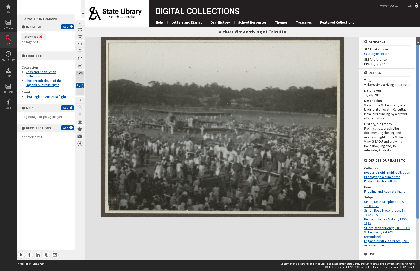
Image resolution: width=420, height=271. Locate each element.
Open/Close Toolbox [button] (83, 9)
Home (8, 12)
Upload (8, 92)
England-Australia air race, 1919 (386, 241)
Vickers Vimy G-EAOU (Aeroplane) (379, 234)
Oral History (220, 22)
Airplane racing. (375, 245)
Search (8, 44)
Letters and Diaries (186, 22)
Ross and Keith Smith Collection (387, 172)
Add (65, 26)
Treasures (304, 22)
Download (80, 121)
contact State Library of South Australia (359, 263)
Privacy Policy (24, 263)
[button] (80, 85)
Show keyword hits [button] (80, 107)
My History (8, 60)
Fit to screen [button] (80, 36)
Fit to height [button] (80, 51)
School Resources (252, 22)
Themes (281, 22)
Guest (394, 5)
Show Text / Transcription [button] (80, 100)
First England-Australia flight (46, 96)
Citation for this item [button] (80, 143)
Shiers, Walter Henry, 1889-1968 (387, 228)
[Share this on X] (21, 252)
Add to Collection (80, 129)
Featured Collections (337, 22)
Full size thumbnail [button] (80, 29)
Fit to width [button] (80, 44)
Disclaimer (38, 263)
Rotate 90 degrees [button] (80, 58)
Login (8, 76)
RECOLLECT (328, 267)
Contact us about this (80, 136)
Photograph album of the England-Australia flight (44, 82)
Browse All (8, 28)
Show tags (31, 36)
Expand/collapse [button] (418, 41)
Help (159, 22)
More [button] (8, 108)
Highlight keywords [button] (80, 114)
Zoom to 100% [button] (80, 65)
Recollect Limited (372, 267)
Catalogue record (377, 53)
